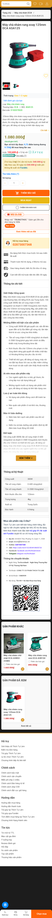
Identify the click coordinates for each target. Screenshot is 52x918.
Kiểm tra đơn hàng (9, 750)
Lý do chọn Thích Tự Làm (12, 757)
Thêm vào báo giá (28, 207)
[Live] (41, 4)
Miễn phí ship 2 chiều (10, 780)
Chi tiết (44, 130)
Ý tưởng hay (6, 840)
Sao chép (10, 226)
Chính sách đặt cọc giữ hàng (13, 790)
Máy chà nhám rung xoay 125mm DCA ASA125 (13, 712)
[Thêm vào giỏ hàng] (22, 669)
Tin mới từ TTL (7, 833)
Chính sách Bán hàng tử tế (12, 783)
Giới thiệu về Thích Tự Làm (13, 746)
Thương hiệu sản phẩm (11, 857)
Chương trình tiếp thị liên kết (13, 760)
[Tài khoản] (47, 4)
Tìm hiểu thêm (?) (10, 174)
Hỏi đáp (4, 847)
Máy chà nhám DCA (23, 13)
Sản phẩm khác (13, 626)
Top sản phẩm (7, 854)
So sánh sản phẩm (9, 850)
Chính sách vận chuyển (11, 776)
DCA (16, 107)
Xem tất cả (26, 726)
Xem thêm (25, 458)
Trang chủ (6, 13)
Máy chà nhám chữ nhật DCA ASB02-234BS (12, 658)
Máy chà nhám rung (15, 104)
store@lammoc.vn (22, 541)
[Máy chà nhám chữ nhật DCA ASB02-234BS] (14, 643)
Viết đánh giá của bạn (12, 100)
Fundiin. (24, 168)
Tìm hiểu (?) (21, 156)
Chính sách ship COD (10, 787)
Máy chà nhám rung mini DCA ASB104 (37, 656)
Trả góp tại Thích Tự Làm (12, 810)
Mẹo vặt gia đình (8, 836)
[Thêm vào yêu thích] (46, 75)
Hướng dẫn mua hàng (10, 803)
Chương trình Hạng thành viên (14, 820)
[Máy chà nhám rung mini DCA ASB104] (38, 643)
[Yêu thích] (35, 4)
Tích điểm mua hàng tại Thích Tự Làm (18, 817)
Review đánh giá (8, 843)
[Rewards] (5, 905)
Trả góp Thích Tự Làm (11, 753)
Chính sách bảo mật (10, 773)
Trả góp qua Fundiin (9, 813)
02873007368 (22, 244)
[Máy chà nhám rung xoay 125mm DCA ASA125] (14, 697)
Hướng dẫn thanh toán (11, 806)
